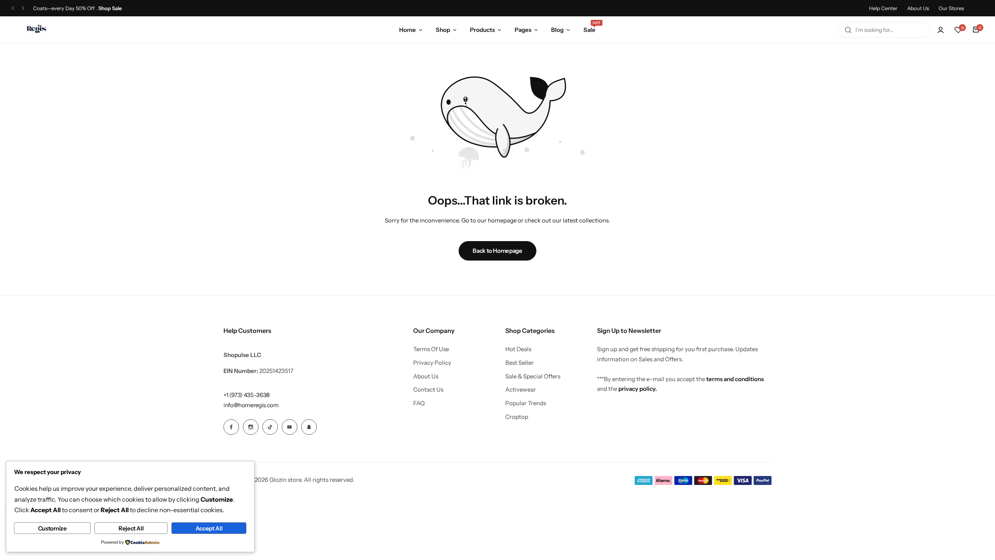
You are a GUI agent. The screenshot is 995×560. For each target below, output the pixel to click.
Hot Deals (518, 349)
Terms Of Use (431, 349)
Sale (589, 29)
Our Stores (951, 8)
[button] (13, 8)
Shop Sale (110, 8)
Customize (52, 528)
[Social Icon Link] (231, 427)
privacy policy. (637, 388)
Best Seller (519, 362)
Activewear (520, 389)
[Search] (848, 30)
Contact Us (428, 389)
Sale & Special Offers (532, 376)
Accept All (209, 528)
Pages (523, 29)
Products (482, 29)
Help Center (883, 8)
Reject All (131, 528)
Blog (557, 29)
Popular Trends (525, 403)
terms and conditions (735, 379)
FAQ (419, 403)
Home (407, 29)
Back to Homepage (497, 250)
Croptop (516, 416)
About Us (918, 8)
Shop (443, 29)
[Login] (940, 30)
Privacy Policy (432, 362)
